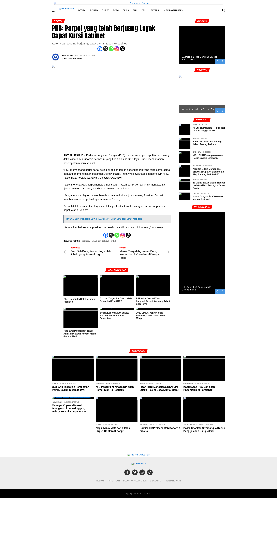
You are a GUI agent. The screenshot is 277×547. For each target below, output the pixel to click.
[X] (105, 48)
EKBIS (126, 10)
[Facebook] (99, 48)
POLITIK (94, 10)
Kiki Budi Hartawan (73, 58)
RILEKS (105, 10)
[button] (202, 45)
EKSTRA (155, 10)
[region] (202, 41)
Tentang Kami (173, 481)
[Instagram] (116, 48)
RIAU (135, 10)
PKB (114, 241)
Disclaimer (156, 481)
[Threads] (122, 48)
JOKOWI (86, 241)
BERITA (81, 10)
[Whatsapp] (111, 48)
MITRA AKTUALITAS (173, 10)
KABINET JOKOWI (101, 241)
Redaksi (100, 481)
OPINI (144, 10)
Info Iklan (114, 481)
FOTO (116, 10)
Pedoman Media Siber (135, 481)
